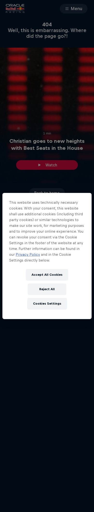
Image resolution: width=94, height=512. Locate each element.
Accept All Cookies (47, 274)
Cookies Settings (47, 303)
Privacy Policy (28, 254)
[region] (47, 256)
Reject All (47, 289)
